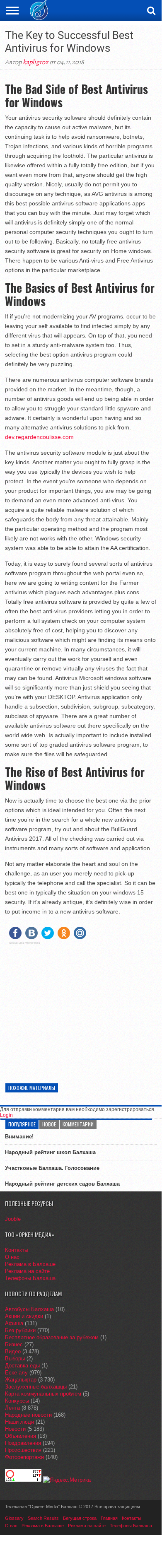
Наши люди (19, 1422)
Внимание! (19, 1136)
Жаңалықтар (20, 1380)
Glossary (14, 1518)
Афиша (14, 1323)
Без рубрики (20, 1330)
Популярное (22, 1124)
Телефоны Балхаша (30, 1278)
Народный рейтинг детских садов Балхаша (62, 1184)
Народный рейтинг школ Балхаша (50, 1152)
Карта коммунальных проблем (43, 1394)
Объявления (20, 1436)
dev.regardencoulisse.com (39, 437)
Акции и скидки (24, 1316)
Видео (13, 1351)
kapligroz (35, 62)
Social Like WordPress (24, 943)
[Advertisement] (81, 1009)
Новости (15, 1429)
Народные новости (28, 1415)
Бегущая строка (80, 1518)
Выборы (15, 1358)
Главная (109, 1518)
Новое (49, 1124)
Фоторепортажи (24, 1457)
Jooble (13, 1219)
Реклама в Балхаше (30, 1264)
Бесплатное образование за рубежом (52, 1337)
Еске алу (16, 1372)
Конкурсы (17, 1401)
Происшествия (23, 1450)
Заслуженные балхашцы (36, 1387)
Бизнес (14, 1344)
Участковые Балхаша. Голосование (52, 1168)
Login (6, 1115)
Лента (12, 1408)
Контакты (16, 1250)
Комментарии (78, 1124)
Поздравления (23, 1443)
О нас (12, 1257)
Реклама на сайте (27, 1271)
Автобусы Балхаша (29, 1309)
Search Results (43, 1518)
